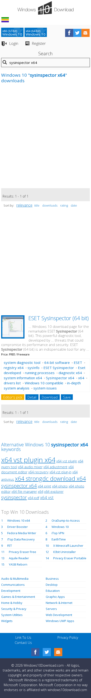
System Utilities (12, 615)
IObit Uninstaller (64, 552)
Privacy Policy (67, 637)
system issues (45, 388)
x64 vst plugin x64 (28, 459)
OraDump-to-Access (66, 520)
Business (52, 578)
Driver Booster (17, 527)
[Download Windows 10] (46, 8)
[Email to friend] (85, 33)
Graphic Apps (55, 597)
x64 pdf (33, 497)
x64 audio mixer (30, 467)
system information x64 (23, 377)
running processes (40, 372)
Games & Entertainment (18, 597)
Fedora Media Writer (21, 533)
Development (10, 591)
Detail (32, 397)
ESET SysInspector (58, 367)
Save (67, 397)
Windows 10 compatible (44, 383)
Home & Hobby (11, 603)
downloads (49, 205)
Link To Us (23, 637)
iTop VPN (58, 533)
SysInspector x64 (60, 377)
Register (39, 43)
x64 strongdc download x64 (50, 478)
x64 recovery (38, 472)
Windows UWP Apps (60, 621)
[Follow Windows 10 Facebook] (69, 33)
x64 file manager (24, 491)
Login (13, 43)
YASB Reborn (18, 564)
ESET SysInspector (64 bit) (58, 318)
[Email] (58, 652)
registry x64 (14, 367)
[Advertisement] (45, 138)
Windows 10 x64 (18, 520)
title (36, 205)
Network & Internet (59, 603)
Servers (51, 609)
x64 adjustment (55, 467)
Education (53, 591)
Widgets (7, 621)
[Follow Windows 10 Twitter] (77, 33)
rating (64, 205)
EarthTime (59, 539)
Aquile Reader (19, 558)
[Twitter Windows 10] (46, 652)
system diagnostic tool (22, 362)
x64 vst (47, 497)
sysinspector (14, 497)
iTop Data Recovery (21, 539)
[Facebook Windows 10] (35, 652)
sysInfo (33, 367)
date (74, 205)
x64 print (44, 486)
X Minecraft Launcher (68, 545)
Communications (13, 585)
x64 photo (60, 486)
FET (9, 545)
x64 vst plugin (66, 461)
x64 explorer (53, 491)
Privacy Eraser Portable (69, 558)
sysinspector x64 (19, 485)
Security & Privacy (13, 609)
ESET (78, 362)
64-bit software (57, 362)
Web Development (59, 615)
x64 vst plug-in (60, 472)
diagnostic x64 (70, 372)
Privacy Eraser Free (22, 552)
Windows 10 (60, 527)
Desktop (52, 585)
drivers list (12, 383)
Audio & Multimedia (14, 578)
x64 (81, 377)
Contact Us (23, 642)
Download (50, 397)
